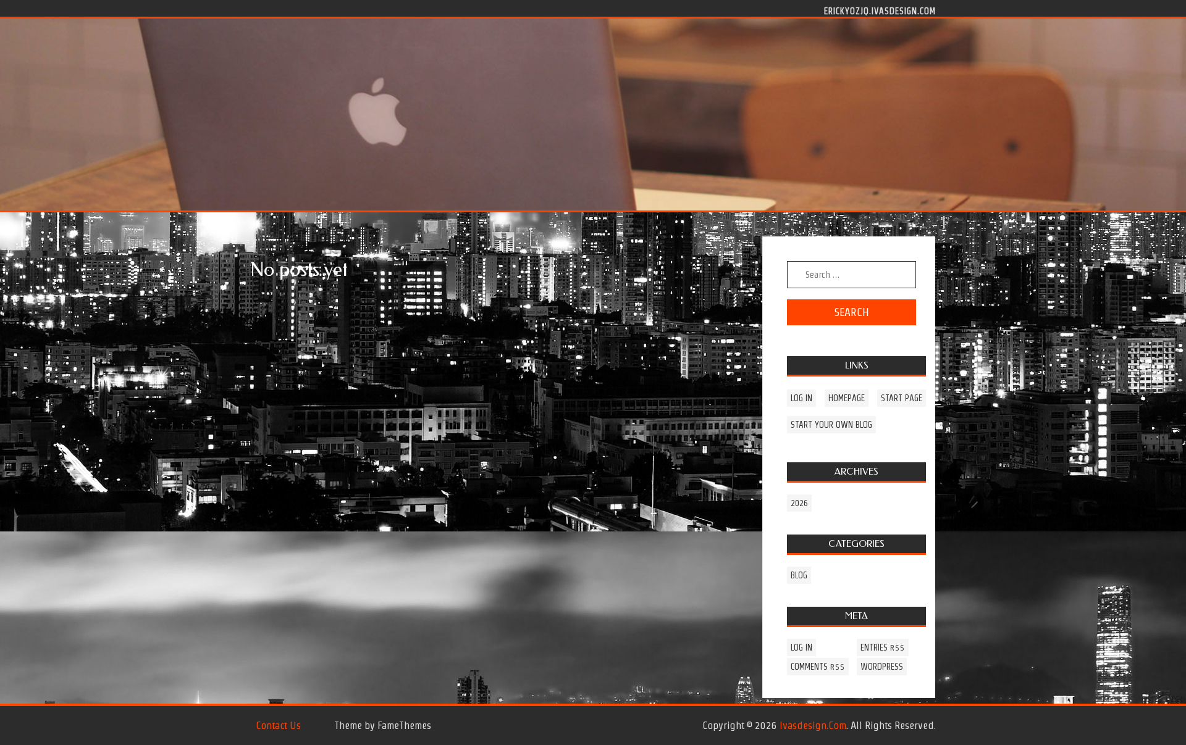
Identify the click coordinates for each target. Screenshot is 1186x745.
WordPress (881, 667)
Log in (801, 398)
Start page (901, 398)
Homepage (846, 398)
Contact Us (278, 725)
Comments (818, 667)
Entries (882, 647)
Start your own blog (831, 425)
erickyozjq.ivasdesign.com (880, 10)
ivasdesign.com (813, 725)
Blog (799, 575)
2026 (799, 503)
